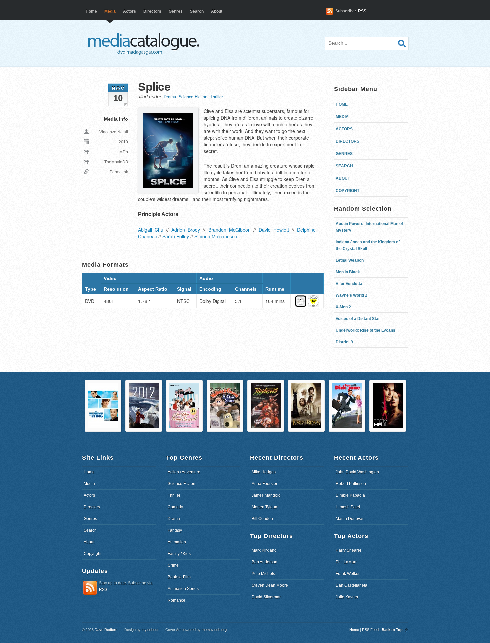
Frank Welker (348, 573)
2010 (123, 142)
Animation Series (183, 588)
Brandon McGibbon (229, 229)
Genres (176, 11)
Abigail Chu (150, 229)
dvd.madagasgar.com (145, 43)
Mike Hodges (264, 472)
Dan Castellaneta (351, 585)
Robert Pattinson (351, 483)
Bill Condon (262, 518)
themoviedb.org (214, 630)
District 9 (344, 342)
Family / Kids (179, 553)
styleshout (150, 630)
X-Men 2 (343, 307)
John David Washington (357, 472)
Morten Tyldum (265, 507)
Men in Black (348, 272)
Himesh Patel (348, 507)
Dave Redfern (106, 630)
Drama (170, 97)
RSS (362, 11)
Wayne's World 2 (351, 295)
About (216, 11)
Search (197, 11)
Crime (173, 565)
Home (91, 11)
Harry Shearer (348, 550)
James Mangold (266, 495)
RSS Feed (370, 630)
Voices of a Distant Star (358, 318)
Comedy (175, 507)
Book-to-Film (179, 577)
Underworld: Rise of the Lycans (365, 330)
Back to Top (392, 630)
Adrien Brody (185, 229)
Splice (154, 86)
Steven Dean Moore (270, 585)
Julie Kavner (347, 597)
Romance (176, 600)
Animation (177, 542)
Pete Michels (263, 573)
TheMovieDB (116, 162)
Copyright (347, 190)
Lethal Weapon (350, 260)
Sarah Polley (175, 236)
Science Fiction (193, 97)
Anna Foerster (264, 483)
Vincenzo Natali (113, 132)
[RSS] (90, 594)
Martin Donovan (350, 518)
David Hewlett (274, 229)
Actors (129, 11)
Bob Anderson (264, 562)
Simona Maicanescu (215, 236)
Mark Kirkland (264, 550)
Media (110, 11)
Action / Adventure (184, 472)
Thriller (216, 97)
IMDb (123, 152)
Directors (152, 11)
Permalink (119, 172)
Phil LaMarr (346, 562)
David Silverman (267, 597)
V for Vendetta (349, 283)
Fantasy (175, 530)
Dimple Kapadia (350, 495)
